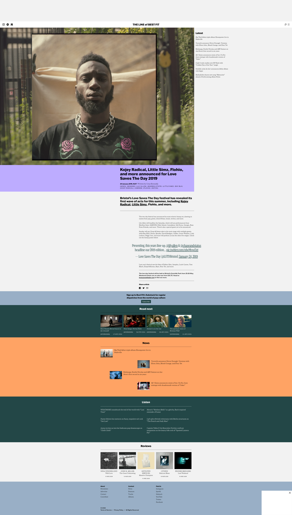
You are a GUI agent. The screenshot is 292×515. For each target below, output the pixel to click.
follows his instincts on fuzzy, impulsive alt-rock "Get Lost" (122, 420)
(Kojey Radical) (127, 188)
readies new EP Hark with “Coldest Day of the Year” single (209, 64)
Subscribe (146, 302)
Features (131, 492)
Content (131, 486)
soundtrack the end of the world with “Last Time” (122, 411)
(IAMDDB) (138, 188)
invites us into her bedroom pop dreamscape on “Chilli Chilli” (121, 429)
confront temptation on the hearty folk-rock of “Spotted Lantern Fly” (168, 430)
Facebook (159, 502)
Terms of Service (106, 510)
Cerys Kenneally (152, 184)
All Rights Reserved (132, 510)
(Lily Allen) (141, 186)
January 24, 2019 (188, 256)
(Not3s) (154, 188)
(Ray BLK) (179, 186)
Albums (131, 497)
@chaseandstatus (191, 245)
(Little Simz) (168, 186)
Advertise (104, 492)
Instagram (159, 489)
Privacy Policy (118, 510)
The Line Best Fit (146, 24)
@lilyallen (172, 245)
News (123, 186)
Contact (103, 494)
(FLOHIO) (147, 188)
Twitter (158, 500)
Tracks (130, 494)
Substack (159, 494)
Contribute (104, 497)
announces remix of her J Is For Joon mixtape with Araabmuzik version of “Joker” (210, 57)
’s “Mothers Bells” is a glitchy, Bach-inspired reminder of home (166, 411)
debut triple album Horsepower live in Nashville (212, 38)
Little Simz (139, 204)
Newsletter (104, 489)
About (103, 486)
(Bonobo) (131, 186)
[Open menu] (289, 24)
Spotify (158, 492)
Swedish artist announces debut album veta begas (212, 70)
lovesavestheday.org (146, 277)
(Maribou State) (154, 186)
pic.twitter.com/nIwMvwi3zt (182, 250)
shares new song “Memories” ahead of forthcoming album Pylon (210, 76)
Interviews (105, 334)
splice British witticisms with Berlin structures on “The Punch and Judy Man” (168, 420)
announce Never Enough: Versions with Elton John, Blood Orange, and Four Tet (212, 44)
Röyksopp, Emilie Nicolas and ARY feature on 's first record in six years (212, 50)
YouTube (159, 497)
